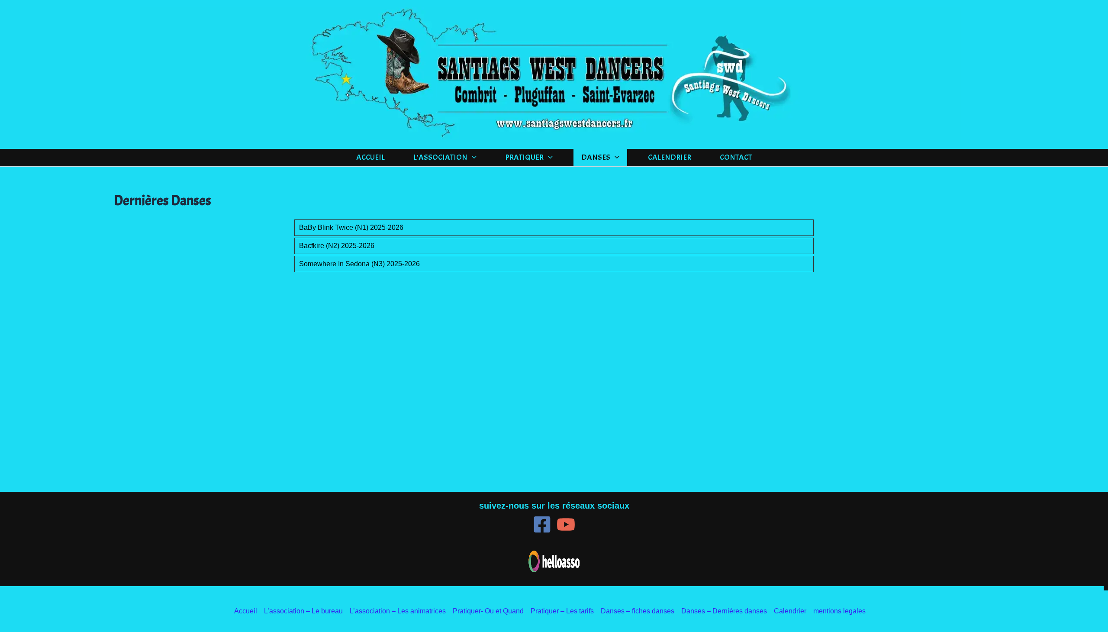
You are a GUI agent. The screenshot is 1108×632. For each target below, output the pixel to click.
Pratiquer (524, 157)
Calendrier (669, 157)
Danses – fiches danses (637, 611)
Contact (736, 157)
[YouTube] (566, 524)
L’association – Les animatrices (398, 611)
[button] (472, 157)
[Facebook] (542, 524)
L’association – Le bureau (303, 611)
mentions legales (839, 611)
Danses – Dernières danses (724, 611)
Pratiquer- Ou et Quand (488, 611)
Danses (595, 157)
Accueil (370, 157)
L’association (440, 157)
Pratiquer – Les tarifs (562, 611)
